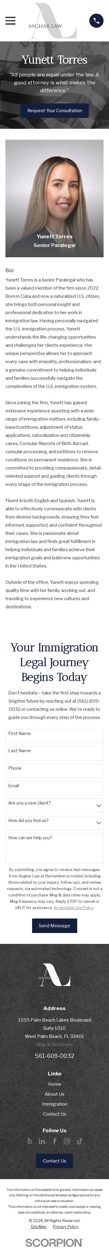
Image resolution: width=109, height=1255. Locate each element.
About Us (54, 1094)
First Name (19, 733)
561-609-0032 (54, 1055)
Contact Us (54, 1114)
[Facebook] (54, 1141)
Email (13, 785)
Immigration (54, 1104)
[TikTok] (80, 1141)
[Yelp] (29, 1141)
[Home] (52, 21)
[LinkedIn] (42, 1141)
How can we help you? (30, 837)
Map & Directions (55, 1044)
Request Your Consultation (54, 110)
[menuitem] (39, 1227)
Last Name (19, 750)
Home (54, 1084)
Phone (14, 768)
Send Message (54, 925)
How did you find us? (28, 820)
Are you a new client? (29, 803)
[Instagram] (67, 1141)
